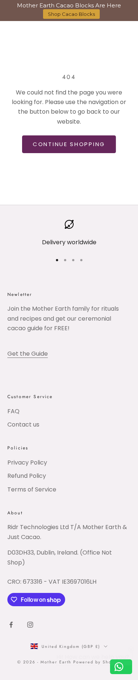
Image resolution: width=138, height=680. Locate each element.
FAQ (13, 411)
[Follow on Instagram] (30, 624)
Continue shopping (69, 144)
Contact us (23, 424)
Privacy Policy (27, 462)
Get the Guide (27, 353)
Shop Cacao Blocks (71, 14)
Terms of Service (31, 489)
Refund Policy (26, 476)
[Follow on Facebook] (11, 624)
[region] (69, 233)
